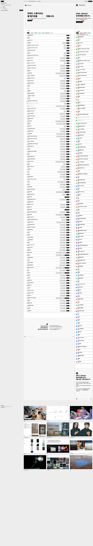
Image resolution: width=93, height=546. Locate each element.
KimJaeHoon (71, 453)
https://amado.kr (5, 8)
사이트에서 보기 (21, 10)
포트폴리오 (2, 10)
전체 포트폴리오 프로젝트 (3, 407)
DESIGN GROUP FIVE (49, 437)
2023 (3, 7)
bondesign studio (26, 437)
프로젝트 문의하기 (90, 1)
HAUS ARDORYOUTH (72, 437)
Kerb (47, 453)
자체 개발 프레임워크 (6, 10)
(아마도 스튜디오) (2, 1)
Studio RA (25, 453)
